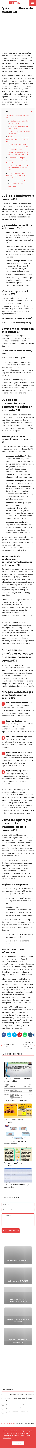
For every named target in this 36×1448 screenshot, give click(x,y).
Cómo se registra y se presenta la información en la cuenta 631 (16, 175)
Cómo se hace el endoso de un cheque (19, 1394)
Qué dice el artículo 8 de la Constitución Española (27, 1045)
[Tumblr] (30, 1034)
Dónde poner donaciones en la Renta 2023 (18, 1399)
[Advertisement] (18, 33)
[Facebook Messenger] (9, 1034)
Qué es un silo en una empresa (16, 1404)
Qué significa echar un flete (9, 1045)
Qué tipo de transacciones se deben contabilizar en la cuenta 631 (17, 139)
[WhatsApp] (25, 1034)
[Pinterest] (19, 1034)
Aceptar (18, 1443)
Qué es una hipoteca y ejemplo (16, 1412)
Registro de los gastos (19, 181)
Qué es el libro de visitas (14, 1408)
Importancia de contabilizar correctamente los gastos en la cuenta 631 (18, 152)
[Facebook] (4, 1034)
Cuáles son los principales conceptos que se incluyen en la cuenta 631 (17, 160)
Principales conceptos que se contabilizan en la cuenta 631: (18, 167)
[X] (14, 1034)
